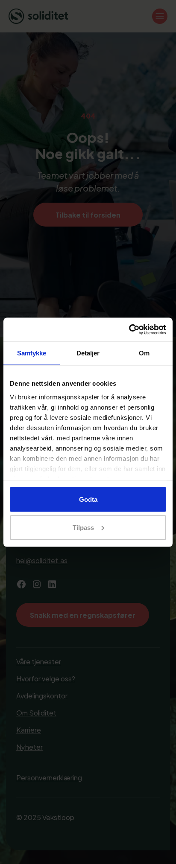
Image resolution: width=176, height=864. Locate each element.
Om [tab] (144, 353)
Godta (88, 499)
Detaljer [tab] (88, 353)
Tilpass (83, 527)
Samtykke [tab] (32, 353)
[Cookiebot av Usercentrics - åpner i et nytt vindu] (128, 329)
